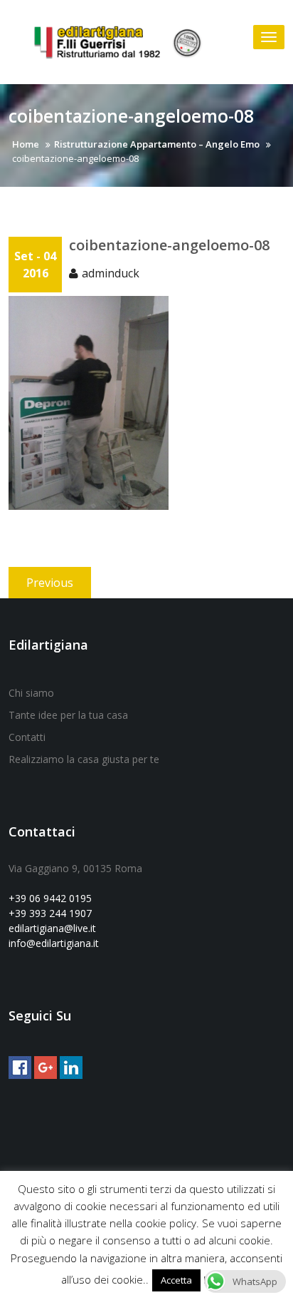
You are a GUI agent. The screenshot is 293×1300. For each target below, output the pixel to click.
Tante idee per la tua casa (68, 715)
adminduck (110, 273)
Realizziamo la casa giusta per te (84, 759)
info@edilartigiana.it (54, 943)
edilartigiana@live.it (52, 928)
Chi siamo (31, 693)
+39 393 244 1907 (50, 913)
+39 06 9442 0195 (50, 898)
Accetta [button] (176, 1280)
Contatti (27, 737)
